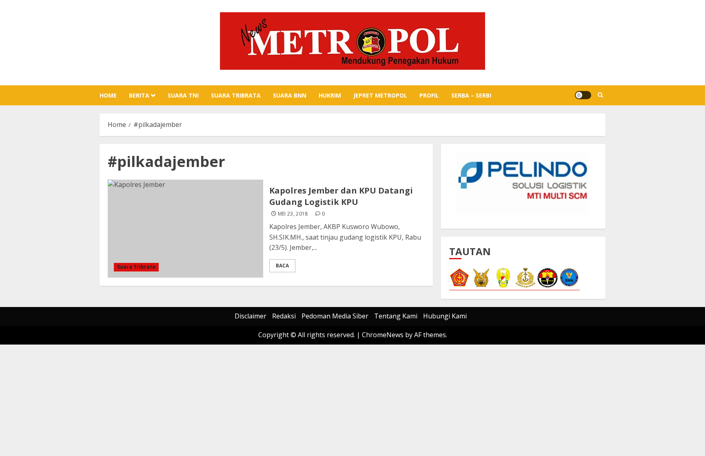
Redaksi (284, 315)
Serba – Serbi (471, 95)
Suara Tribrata (236, 95)
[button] (600, 95)
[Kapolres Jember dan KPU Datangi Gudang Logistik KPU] (185, 229)
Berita (139, 95)
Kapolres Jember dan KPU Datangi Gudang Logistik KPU (341, 196)
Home (108, 95)
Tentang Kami (395, 315)
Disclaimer (250, 315)
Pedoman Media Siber (335, 315)
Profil (429, 95)
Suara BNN (289, 95)
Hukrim (330, 95)
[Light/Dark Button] (583, 95)
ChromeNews (382, 334)
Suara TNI (183, 95)
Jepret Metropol (380, 95)
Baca (282, 265)
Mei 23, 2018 (293, 214)
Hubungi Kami (445, 315)
